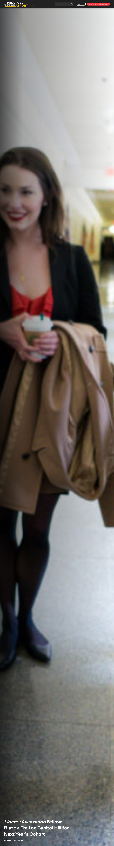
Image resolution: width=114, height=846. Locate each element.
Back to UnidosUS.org (43, 4)
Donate (80, 4)
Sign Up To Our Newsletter (98, 4)
